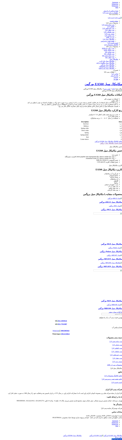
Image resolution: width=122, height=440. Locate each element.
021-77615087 (62, 324)
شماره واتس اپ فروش (110, 11)
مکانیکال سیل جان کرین (106, 61)
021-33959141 (62, 321)
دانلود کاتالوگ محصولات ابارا (113, 376)
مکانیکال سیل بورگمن (107, 65)
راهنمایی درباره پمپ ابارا (110, 12)
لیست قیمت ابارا (116, 382)
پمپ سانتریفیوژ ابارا (116, 341)
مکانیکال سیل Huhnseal (107, 66)
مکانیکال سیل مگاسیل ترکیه (105, 63)
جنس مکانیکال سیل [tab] (116, 146)
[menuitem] (59, 11)
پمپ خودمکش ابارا (116, 355)
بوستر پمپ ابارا (117, 361)
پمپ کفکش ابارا (117, 348)
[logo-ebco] (115, 18)
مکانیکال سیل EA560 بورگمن (103, 84)
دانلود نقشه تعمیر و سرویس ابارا (112, 379)
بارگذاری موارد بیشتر (115, 312)
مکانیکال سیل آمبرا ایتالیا (106, 68)
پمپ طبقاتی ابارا (117, 351)
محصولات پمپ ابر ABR (114, 365)
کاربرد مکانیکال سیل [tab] (115, 165)
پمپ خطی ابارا (117, 358)
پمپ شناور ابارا (117, 345)
